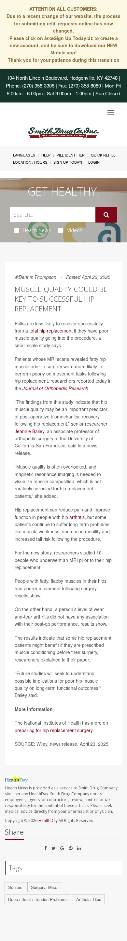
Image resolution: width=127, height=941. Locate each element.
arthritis (77, 517)
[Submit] (106, 215)
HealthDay (48, 820)
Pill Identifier (71, 154)
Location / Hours (30, 162)
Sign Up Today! (67, 162)
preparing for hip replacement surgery (53, 730)
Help (45, 154)
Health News (37, 230)
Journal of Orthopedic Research (55, 388)
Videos (74, 230)
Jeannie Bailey (29, 431)
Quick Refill (103, 154)
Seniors (15, 887)
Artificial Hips (88, 899)
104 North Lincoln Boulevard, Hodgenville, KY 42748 (62, 77)
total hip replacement (51, 330)
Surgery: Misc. (45, 887)
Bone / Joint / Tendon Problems (38, 899)
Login (94, 162)
